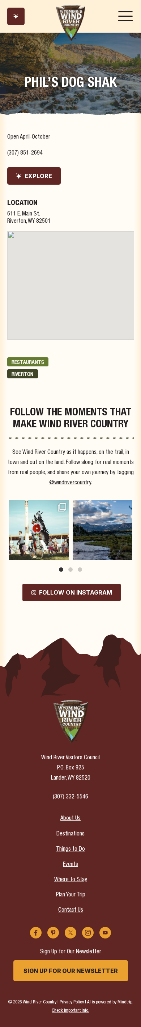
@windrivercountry (70, 483)
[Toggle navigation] (125, 16)
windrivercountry (38, 506)
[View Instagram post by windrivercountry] (62, 553)
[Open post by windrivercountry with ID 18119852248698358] (103, 530)
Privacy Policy (72, 1002)
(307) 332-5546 (70, 797)
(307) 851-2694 (25, 153)
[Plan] (16, 16)
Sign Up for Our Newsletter (71, 970)
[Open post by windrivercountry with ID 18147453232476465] (39, 530)
